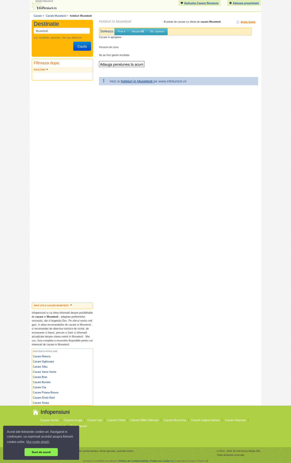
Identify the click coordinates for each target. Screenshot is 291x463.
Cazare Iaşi (94, 420)
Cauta (82, 46)
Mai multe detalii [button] (37, 442)
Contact (191, 461)
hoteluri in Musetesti (137, 81)
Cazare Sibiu (40, 366)
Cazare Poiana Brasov (46, 392)
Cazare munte (49, 420)
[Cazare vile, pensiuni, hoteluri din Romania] (44, 5)
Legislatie (180, 461)
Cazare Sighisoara (43, 361)
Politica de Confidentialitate (133, 461)
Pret (121, 31)
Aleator (136, 31)
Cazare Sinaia (41, 402)
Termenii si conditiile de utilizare (100, 461)
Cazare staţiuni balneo (205, 420)
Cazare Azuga (73, 420)
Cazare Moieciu (42, 356)
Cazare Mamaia (235, 420)
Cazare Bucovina (175, 420)
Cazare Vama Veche (44, 371)
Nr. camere (157, 31)
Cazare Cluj (39, 387)
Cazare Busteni (41, 382)
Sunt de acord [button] (41, 452)
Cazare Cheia (116, 420)
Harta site (203, 461)
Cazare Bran (40, 377)
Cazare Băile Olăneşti (144, 420)
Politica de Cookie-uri (161, 461)
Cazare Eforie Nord (44, 397)
